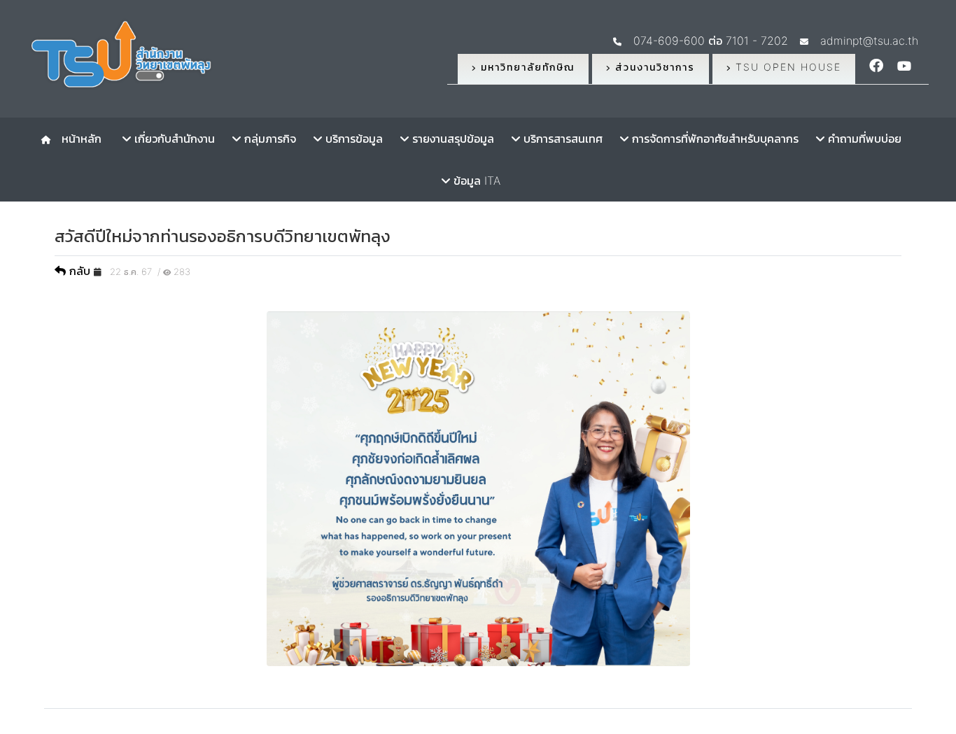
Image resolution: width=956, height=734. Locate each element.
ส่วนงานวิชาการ (653, 67)
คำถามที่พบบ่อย (862, 139)
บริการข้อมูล (352, 139)
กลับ (80, 271)
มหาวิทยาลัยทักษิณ (526, 67)
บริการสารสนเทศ (561, 139)
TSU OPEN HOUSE (786, 67)
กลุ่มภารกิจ (268, 139)
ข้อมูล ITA (475, 181)
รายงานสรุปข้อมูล (451, 139)
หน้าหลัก (78, 139)
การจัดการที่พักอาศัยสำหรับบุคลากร (713, 139)
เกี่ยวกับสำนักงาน (173, 139)
